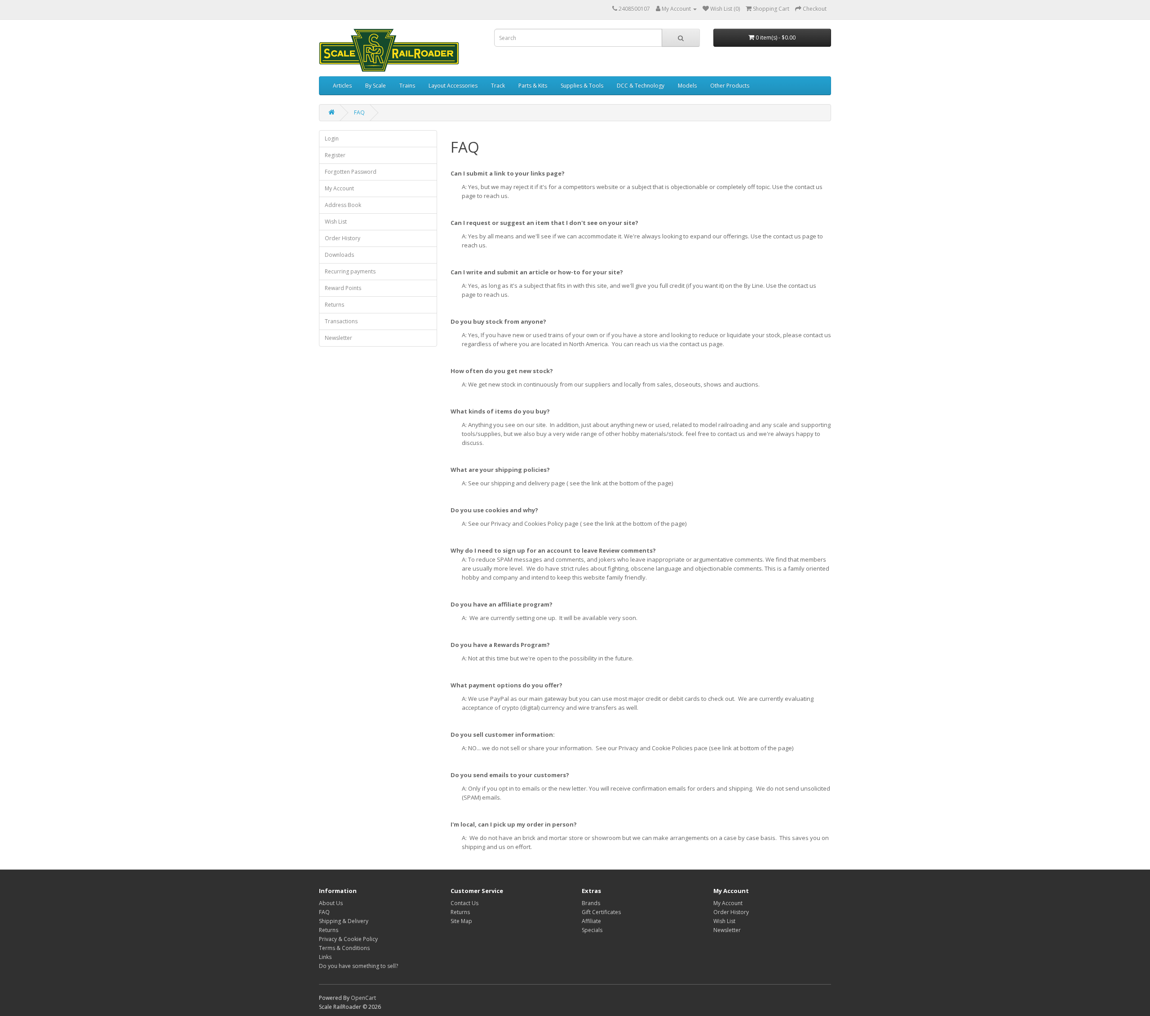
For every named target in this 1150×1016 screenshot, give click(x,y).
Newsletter (338, 338)
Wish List (336, 221)
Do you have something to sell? (358, 966)
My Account (339, 188)
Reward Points (343, 288)
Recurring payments (350, 271)
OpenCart (363, 998)
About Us (331, 903)
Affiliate (591, 921)
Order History (342, 238)
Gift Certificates (601, 912)
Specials (592, 930)
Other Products (729, 85)
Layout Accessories (453, 85)
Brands (591, 903)
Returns (334, 304)
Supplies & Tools (582, 85)
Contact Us (464, 903)
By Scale (375, 85)
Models (687, 85)
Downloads (339, 255)
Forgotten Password (350, 172)
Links (325, 957)
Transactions (341, 321)
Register (335, 155)
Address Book (343, 205)
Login (332, 138)
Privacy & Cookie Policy (348, 939)
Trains (407, 85)
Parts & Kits (532, 85)
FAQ (359, 112)
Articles (342, 85)
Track (498, 85)
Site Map (461, 921)
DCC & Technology (640, 85)
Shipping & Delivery (343, 921)
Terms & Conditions (344, 948)
